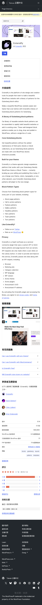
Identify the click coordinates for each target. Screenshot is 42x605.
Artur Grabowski (12, 414)
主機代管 (5, 532)
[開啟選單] (39, 3)
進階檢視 (5, 461)
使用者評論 (8, 66)
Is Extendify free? (8, 368)
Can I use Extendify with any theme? (15, 356)
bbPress (6, 566)
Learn (4, 542)
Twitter (16, 229)
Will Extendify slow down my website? (16, 374)
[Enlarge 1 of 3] (18, 309)
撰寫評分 (5, 494)
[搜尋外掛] (23, 21)
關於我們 (5, 525)
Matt (4, 562)
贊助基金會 (27, 549)
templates (36, 455)
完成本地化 (36, 14)
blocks (24, 451)
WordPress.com (8, 559)
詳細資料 (7, 61)
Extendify (18, 46)
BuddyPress (7, 569)
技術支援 (7, 81)
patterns (29, 455)
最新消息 (5, 529)
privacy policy (24, 295)
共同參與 (25, 542)
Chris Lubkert (11, 407)
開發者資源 (6, 549)
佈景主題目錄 (26, 529)
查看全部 (37, 494)
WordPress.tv (8, 553)
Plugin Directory (7, 9)
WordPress (17, 232)
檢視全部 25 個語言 (34, 447)
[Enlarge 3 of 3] (37, 323)
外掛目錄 (25, 532)
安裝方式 (7, 71)
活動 (23, 546)
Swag (25, 553)
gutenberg (30, 451)
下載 (4, 53)
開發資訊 (7, 76)
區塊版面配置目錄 (28, 536)
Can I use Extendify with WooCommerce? (17, 362)
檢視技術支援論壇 (8, 513)
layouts (37, 451)
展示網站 (25, 525)
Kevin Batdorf (11, 401)
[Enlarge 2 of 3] (37, 309)
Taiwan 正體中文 (12, 578)
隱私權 (4, 536)
